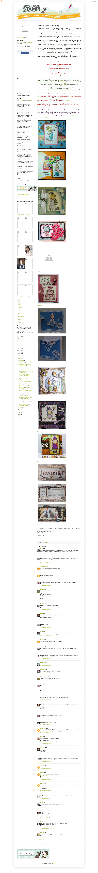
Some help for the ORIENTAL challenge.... (25, 388)
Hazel (41, 548)
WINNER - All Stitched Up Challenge (24, 369)
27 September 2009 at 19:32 (46, 790)
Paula (41, 756)
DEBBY (38, 364)
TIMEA (38, 461)
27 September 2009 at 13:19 (46, 768)
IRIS (38, 398)
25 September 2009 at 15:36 (46, 699)
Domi (19, 310)
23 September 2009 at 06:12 (46, 553)
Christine (20, 307)
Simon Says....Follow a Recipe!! (25, 385)
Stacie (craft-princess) (45, 713)
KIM (38, 184)
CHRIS (38, 218)
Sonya (41, 736)
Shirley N (42, 765)
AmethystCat (43, 566)
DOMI (38, 271)
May (20, 412)
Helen (41, 622)
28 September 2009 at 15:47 (46, 807)
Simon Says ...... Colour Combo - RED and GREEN (25, 362)
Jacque (41, 580)
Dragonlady (42, 683)
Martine (19, 320)
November (21, 356)
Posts (20, 338)
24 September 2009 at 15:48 (46, 650)
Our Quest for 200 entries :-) (24, 377)
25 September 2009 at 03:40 (46, 680)
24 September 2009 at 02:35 (46, 635)
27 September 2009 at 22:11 (45, 798)
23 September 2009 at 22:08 (46, 619)
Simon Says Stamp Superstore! (24, 194)
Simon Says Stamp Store (52, 55)
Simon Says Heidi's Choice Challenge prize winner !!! (24, 393)
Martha (41, 783)
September (21, 360)
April (20, 414)
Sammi (41, 821)
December (21, 355)
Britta (19, 304)
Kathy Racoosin (21, 316)
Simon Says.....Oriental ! (23, 395)
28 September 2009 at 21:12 (46, 828)
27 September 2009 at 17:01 (46, 779)
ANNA (38, 245)
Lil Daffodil (42, 810)
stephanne (42, 703)
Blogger (54, 863)
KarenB (42, 794)
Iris (18, 312)
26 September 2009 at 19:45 (46, 753)
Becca (19, 303)
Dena (19, 309)
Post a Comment (42, 839)
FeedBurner (27, 32)
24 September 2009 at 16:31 (46, 658)
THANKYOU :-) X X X (23, 367)
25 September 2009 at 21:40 (46, 717)
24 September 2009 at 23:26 (46, 672)
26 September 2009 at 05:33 (46, 724)
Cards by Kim (67, 100)
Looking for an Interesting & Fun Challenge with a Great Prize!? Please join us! (24, 197)
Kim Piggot (20, 317)
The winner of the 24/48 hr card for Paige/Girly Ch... (26, 372)
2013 (19, 346)
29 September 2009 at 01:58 (46, 837)
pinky (41, 556)
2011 (19, 350)
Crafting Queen (43, 676)
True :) (41, 777)
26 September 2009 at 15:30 (46, 743)
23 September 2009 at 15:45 (46, 599)
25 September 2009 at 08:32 (46, 692)
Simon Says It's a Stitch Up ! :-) (25, 381)
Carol (41, 631)
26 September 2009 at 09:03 (46, 732)
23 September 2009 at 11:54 (45, 577)
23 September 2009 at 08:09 (46, 562)
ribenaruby (42, 573)
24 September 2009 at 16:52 (46, 665)
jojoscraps (42, 669)
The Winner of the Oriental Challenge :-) (24, 384)
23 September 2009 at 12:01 (46, 585)
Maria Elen (42, 721)
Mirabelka (42, 832)
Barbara (42, 589)
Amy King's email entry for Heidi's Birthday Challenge (25, 398)
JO (37, 431)
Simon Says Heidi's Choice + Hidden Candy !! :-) (24, 405)
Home (59, 842)
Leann (41, 802)
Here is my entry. (43, 775)
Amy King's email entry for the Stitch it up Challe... (25, 365)
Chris (19, 306)
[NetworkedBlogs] (25, 50)
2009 (19, 353)
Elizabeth (42, 603)
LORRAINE (39, 305)
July (20, 409)
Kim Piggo (59, 75)
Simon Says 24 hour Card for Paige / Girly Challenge (24, 375)
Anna (19, 301)
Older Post (78, 842)
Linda (41, 613)
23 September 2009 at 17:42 (46, 609)
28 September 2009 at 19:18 (46, 817)
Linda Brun (42, 662)
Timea (19, 322)
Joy (19, 315)
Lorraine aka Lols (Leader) (21, 215)
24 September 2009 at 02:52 (46, 642)
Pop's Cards (42, 728)
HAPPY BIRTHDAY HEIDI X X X (25, 400)
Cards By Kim (55, 49)
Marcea (19, 319)
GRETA (42, 40)
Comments (21, 341)
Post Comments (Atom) (46, 844)
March (20, 416)
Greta (59, 72)
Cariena (42, 646)
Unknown (42, 639)
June (20, 411)
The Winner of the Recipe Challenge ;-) (24, 379)
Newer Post (40, 842)
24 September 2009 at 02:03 (46, 627)
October (21, 358)
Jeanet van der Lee (44, 654)
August (20, 407)
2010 (19, 352)
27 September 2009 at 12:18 (46, 761)
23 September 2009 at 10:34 (46, 569)
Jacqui (19, 313)
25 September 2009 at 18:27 (46, 710)
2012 (19, 348)
